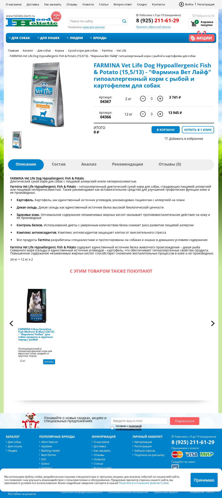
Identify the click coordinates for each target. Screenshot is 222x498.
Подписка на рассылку (149, 455)
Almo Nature (49, 442)
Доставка (33, 4)
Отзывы (72, 4)
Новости (88, 4)
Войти (189, 4)
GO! (43, 459)
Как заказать (52, 4)
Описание (26, 164)
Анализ (88, 164)
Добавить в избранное (186, 139)
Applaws (46, 446)
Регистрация (205, 4)
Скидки (142, 4)
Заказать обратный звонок (153, 27)
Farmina (46, 468)
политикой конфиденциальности (129, 427)
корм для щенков (94, 27)
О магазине (13, 4)
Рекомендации (127, 164)
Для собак (20, 38)
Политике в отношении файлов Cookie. (144, 483)
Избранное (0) (205, 16)
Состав (59, 164)
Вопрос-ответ (123, 4)
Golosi (45, 463)
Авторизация (143, 442)
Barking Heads (50, 450)
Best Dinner (48, 455)
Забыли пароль (144, 450)
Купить (49, 361)
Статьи (103, 4)
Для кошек (50, 38)
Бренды (99, 38)
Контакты (158, 4)
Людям (76, 38)
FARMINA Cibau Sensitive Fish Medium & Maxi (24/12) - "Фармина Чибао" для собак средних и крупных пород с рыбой (36, 334)
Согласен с (129, 428)
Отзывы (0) (170, 164)
